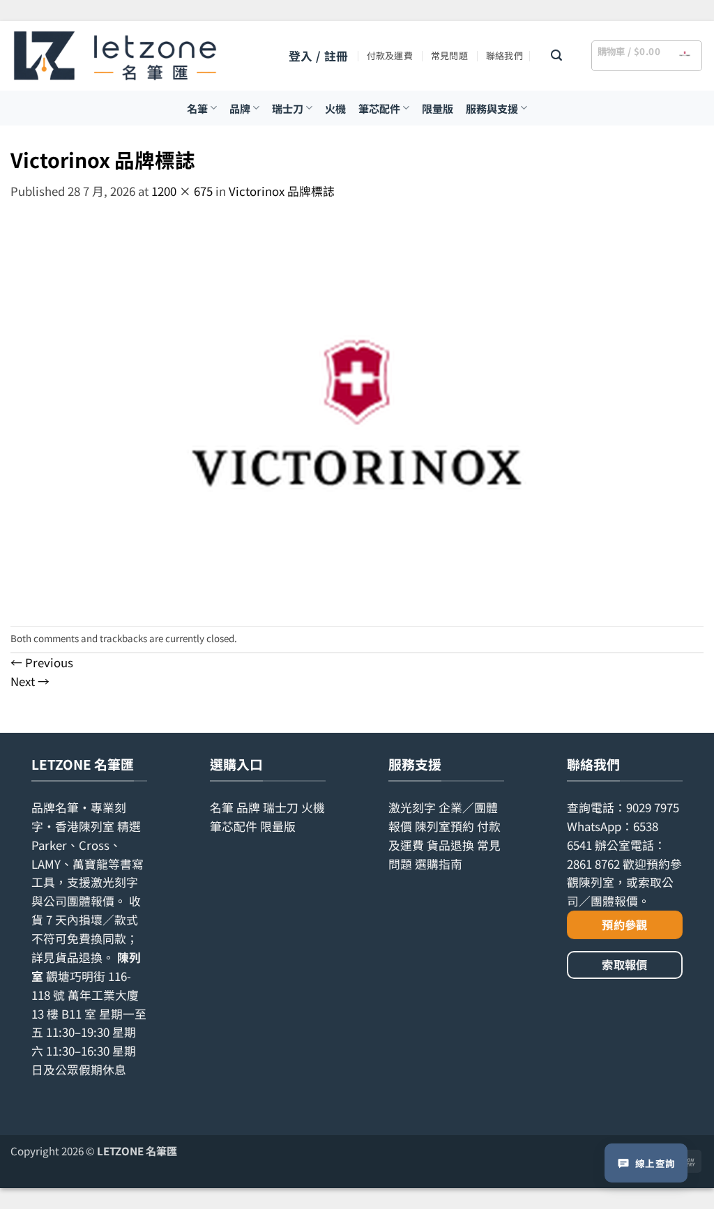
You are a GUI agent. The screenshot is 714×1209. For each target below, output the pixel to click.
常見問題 (449, 55)
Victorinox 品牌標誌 (282, 191)
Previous (41, 662)
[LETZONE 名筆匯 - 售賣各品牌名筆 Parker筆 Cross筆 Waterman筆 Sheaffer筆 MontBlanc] (115, 56)
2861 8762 (593, 864)
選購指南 (438, 864)
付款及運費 (390, 55)
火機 (335, 108)
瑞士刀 (287, 108)
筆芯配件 (379, 108)
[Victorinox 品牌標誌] (357, 412)
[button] (318, 56)
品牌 (239, 108)
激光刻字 (412, 807)
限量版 (437, 108)
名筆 (197, 108)
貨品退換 (78, 957)
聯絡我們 (504, 55)
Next (30, 681)
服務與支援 (492, 108)
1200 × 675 (182, 191)
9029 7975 (652, 807)
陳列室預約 (444, 826)
